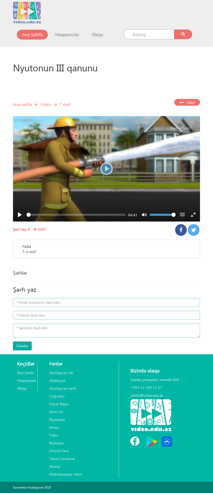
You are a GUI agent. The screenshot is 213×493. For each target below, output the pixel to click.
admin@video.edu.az (146, 395)
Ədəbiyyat (57, 380)
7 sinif (64, 104)
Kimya (54, 427)
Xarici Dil (56, 411)
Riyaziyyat (57, 419)
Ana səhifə (22, 104)
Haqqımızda (67, 34)
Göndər (22, 345)
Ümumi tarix (59, 450)
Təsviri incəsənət (62, 458)
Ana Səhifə (35, 34)
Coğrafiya (56, 396)
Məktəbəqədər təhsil (65, 474)
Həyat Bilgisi (59, 403)
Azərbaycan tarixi (62, 388)
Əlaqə (97, 34)
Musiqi (54, 466)
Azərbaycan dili (61, 372)
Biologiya (56, 442)
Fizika (46, 104)
